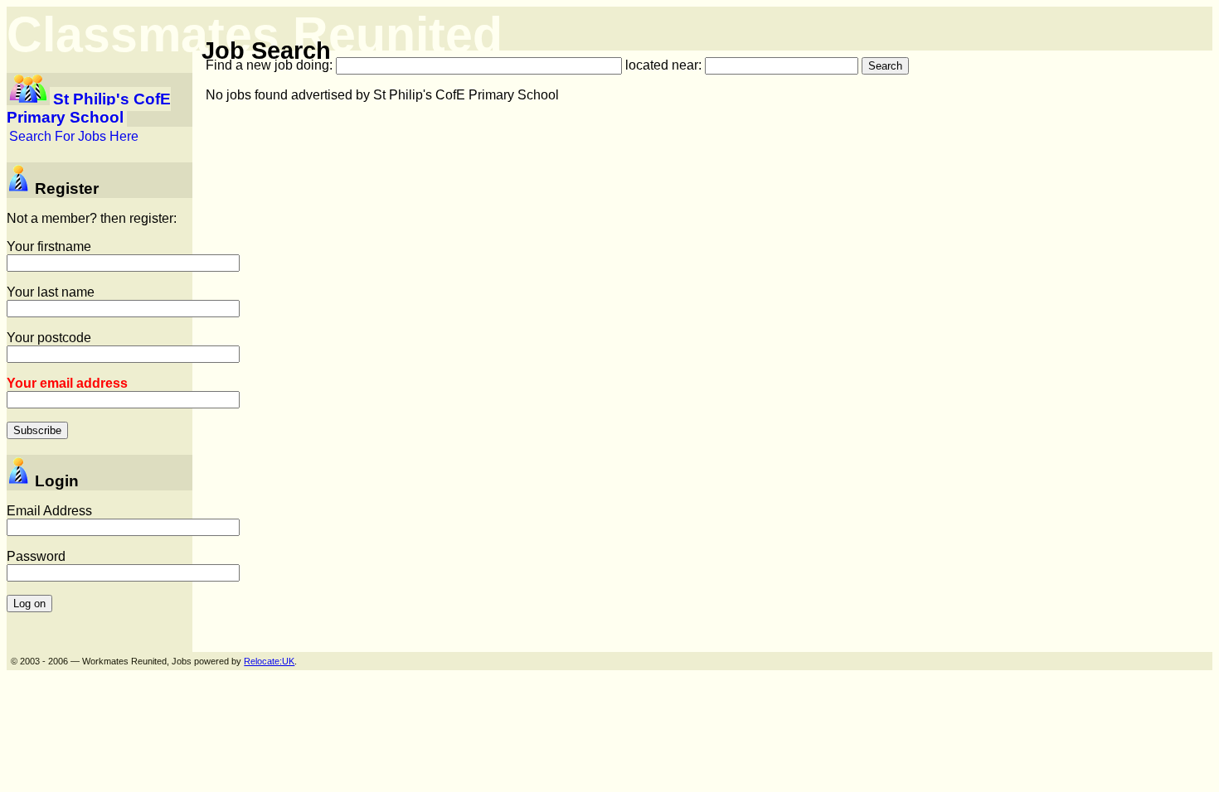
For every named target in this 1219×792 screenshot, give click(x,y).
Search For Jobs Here (73, 136)
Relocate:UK (269, 661)
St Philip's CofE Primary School (89, 108)
